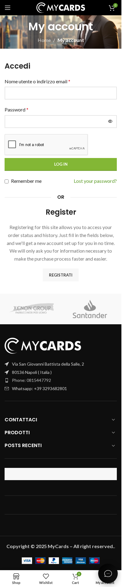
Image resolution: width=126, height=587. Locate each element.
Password (16, 109)
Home (44, 40)
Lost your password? (95, 181)
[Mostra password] (110, 121)
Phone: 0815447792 (31, 380)
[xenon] (31, 309)
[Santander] (90, 309)
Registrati (60, 275)
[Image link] (43, 345)
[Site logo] (60, 7)
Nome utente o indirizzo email (37, 81)
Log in (61, 164)
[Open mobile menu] (8, 8)
